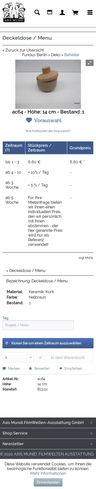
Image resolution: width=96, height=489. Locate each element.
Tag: (5, 318)
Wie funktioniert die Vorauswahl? (48, 131)
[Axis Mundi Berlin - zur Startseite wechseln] (13, 12)
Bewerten (41, 369)
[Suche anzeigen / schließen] (37, 12)
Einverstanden (48, 482)
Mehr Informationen (48, 473)
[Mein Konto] (62, 12)
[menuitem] (37, 12)
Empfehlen (73, 369)
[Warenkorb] (75, 12)
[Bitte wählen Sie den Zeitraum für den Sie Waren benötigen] (50, 12)
